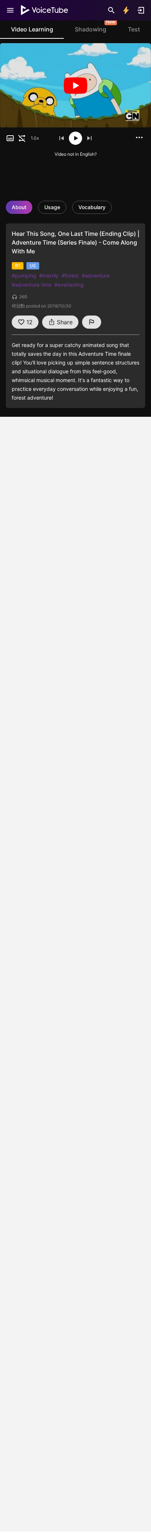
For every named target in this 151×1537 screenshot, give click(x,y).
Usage (52, 207)
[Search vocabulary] (111, 10)
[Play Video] (75, 85)
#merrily (49, 275)
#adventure (96, 275)
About (19, 207)
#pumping (24, 275)
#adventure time (31, 285)
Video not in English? (76, 154)
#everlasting (69, 285)
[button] (10, 138)
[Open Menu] (10, 10)
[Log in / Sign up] (140, 10)
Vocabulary (92, 207)
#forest (70, 275)
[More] (139, 137)
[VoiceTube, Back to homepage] (45, 10)
